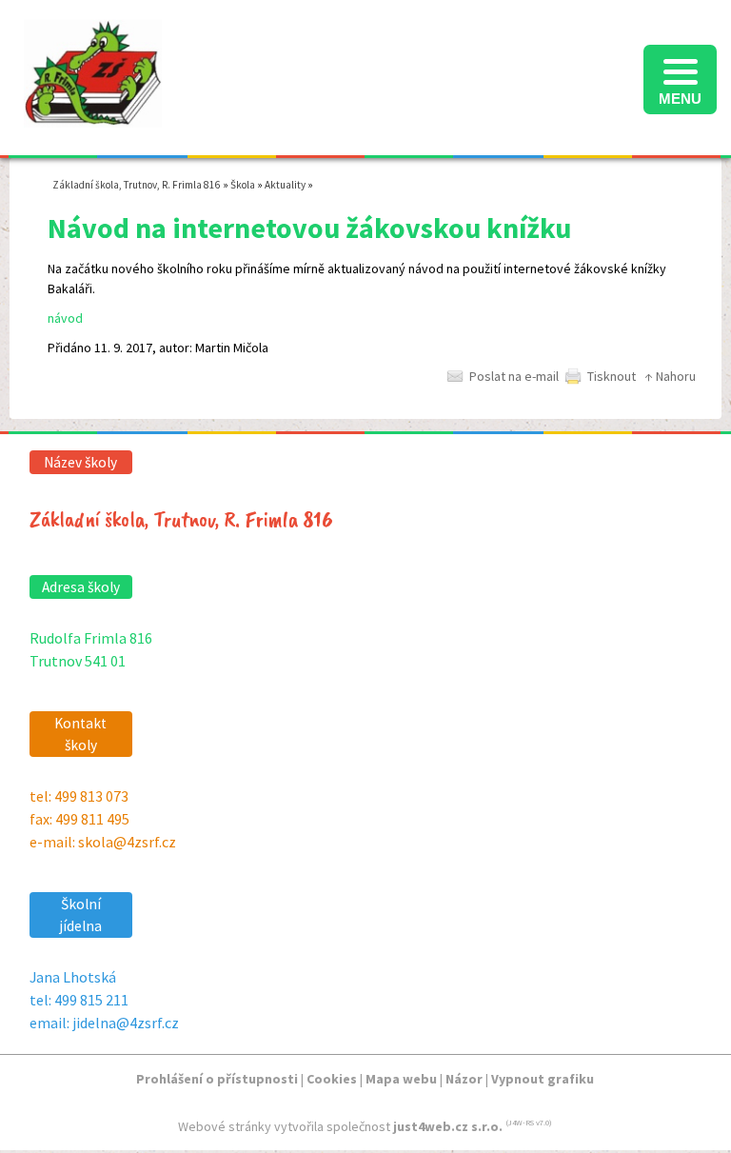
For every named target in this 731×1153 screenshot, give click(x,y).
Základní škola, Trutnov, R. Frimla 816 (136, 184)
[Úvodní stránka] (93, 117)
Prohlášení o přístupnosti (217, 1078)
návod (65, 318)
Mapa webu (401, 1078)
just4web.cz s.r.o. (448, 1126)
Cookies (331, 1078)
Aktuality (285, 184)
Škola (242, 184)
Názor (464, 1078)
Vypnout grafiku (542, 1078)
